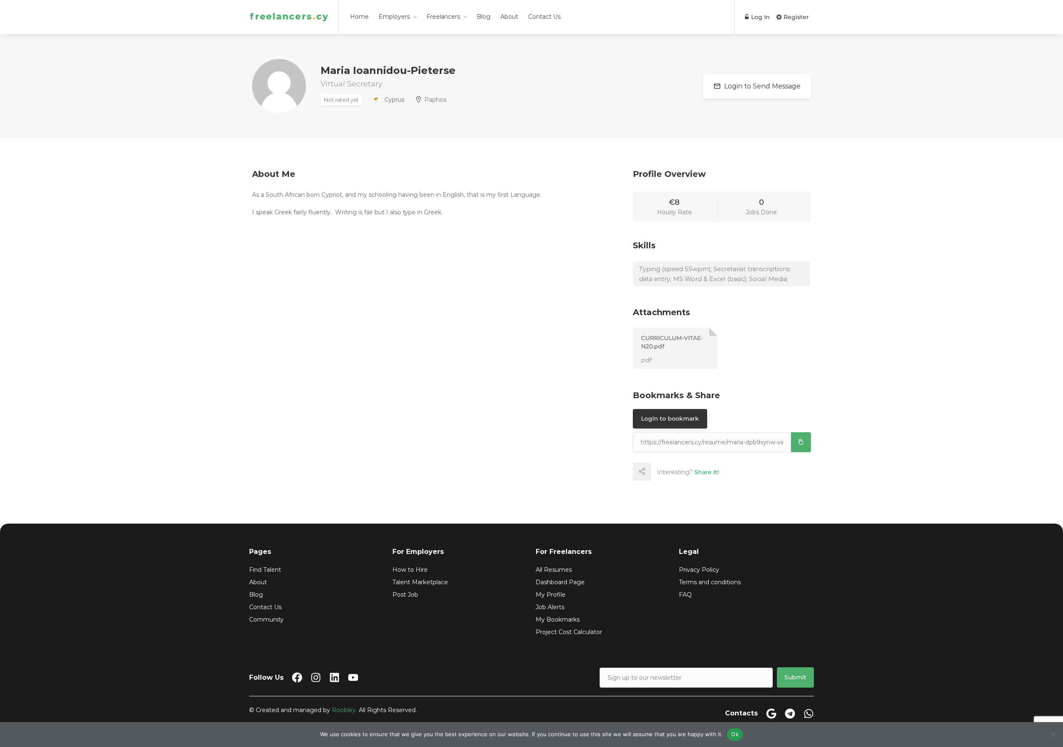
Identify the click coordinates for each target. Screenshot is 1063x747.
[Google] (771, 713)
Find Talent (265, 569)
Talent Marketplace (420, 582)
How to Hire (410, 569)
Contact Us (544, 16)
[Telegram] (790, 713)
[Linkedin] (334, 677)
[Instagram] (316, 677)
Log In (759, 17)
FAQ (685, 594)
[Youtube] (353, 677)
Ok (735, 734)
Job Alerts (550, 607)
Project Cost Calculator (569, 632)
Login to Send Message (762, 86)
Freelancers (443, 16)
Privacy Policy (699, 569)
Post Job (405, 594)
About (509, 16)
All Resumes (554, 569)
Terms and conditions (710, 582)
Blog (483, 16)
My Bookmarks (558, 619)
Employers (394, 16)
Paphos (435, 99)
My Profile (551, 594)
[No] (1052, 734)
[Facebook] (297, 677)
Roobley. (344, 710)
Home (359, 16)
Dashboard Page (560, 582)
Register (795, 17)
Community (266, 619)
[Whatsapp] (808, 713)
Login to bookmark (670, 418)
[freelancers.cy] (289, 6)
